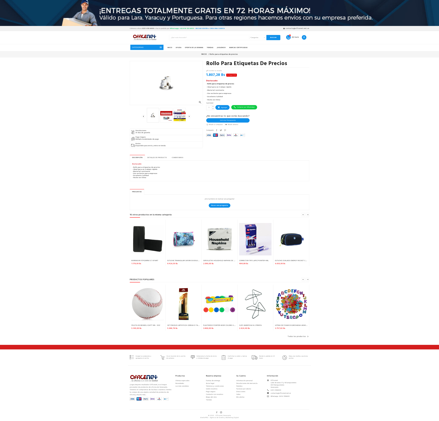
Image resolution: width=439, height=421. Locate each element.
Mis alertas (240, 397)
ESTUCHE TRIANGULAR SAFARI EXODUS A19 (184, 260)
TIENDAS (210, 47)
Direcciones (240, 391)
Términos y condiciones (215, 386)
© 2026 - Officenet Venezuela (219, 416)
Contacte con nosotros (214, 394)
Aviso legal (210, 383)
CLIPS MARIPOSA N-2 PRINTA (250, 325)
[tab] (137, 157)
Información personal (244, 380)
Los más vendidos (182, 386)
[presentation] (143, 116)
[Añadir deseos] (146, 257)
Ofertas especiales (182, 380)
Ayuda (178, 47)
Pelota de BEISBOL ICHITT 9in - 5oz (145, 325)
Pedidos (239, 386)
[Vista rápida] (154, 257)
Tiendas (209, 400)
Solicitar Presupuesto (228, 120)
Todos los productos (298, 336)
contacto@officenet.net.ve (281, 393)
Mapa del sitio (211, 397)
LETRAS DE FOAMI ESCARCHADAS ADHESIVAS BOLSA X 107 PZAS (300, 325)
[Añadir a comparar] (150, 257)
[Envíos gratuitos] (219, 13)
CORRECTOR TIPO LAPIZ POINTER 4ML (254, 260)
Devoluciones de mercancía (246, 383)
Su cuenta (241, 375)
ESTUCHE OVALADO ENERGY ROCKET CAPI (291, 260)
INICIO (169, 47)
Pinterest (224, 130)
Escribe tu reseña (214, 71)
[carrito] (141, 257)
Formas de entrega (213, 380)
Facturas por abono (243, 389)
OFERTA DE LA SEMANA (194, 47)
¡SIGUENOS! (221, 47)
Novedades (179, 383)
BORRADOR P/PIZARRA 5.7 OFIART (144, 260)
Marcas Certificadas (238, 47)
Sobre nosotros (211, 389)
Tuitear (220, 130)
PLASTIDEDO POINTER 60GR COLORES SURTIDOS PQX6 (224, 325)
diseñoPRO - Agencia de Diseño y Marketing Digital (219, 418)
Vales (238, 394)
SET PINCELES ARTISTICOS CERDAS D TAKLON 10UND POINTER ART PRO (194, 325)
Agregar (222, 107)
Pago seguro (210, 391)
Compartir (216, 130)
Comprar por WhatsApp (244, 107)
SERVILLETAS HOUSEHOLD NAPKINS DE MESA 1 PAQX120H (225, 260)
